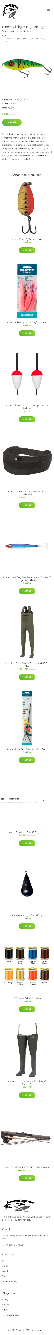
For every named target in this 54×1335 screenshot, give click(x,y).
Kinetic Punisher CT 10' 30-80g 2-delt (27, 832)
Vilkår (4, 1309)
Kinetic (24, 99)
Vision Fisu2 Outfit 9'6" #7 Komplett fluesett (27, 1167)
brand (17, 99)
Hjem (4, 35)
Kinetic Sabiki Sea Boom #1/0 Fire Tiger (27, 749)
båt (3, 1260)
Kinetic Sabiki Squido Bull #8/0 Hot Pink (27, 322)
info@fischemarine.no (12, 1245)
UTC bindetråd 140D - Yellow (27, 998)
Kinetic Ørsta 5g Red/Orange (27, 239)
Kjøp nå (12, 122)
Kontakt (6, 1304)
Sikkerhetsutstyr (10, 1281)
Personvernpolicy (10, 1315)
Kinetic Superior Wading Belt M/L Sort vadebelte (27, 493)
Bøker (5, 1266)
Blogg (5, 1299)
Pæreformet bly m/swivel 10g (27, 915)
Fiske (4, 1276)
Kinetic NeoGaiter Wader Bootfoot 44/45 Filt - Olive (27, 665)
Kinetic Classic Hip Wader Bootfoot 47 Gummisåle (27, 1083)
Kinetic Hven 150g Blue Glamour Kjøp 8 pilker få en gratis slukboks (27, 579)
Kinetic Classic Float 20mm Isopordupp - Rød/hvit (27, 407)
